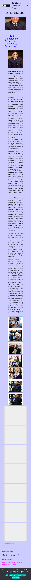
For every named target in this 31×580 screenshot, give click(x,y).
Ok (7, 575)
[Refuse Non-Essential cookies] (29, 574)
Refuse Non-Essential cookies (18, 575)
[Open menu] (28, 5)
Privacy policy (15, 577)
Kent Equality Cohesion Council (17, 5)
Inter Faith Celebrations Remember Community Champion (11, 41)
